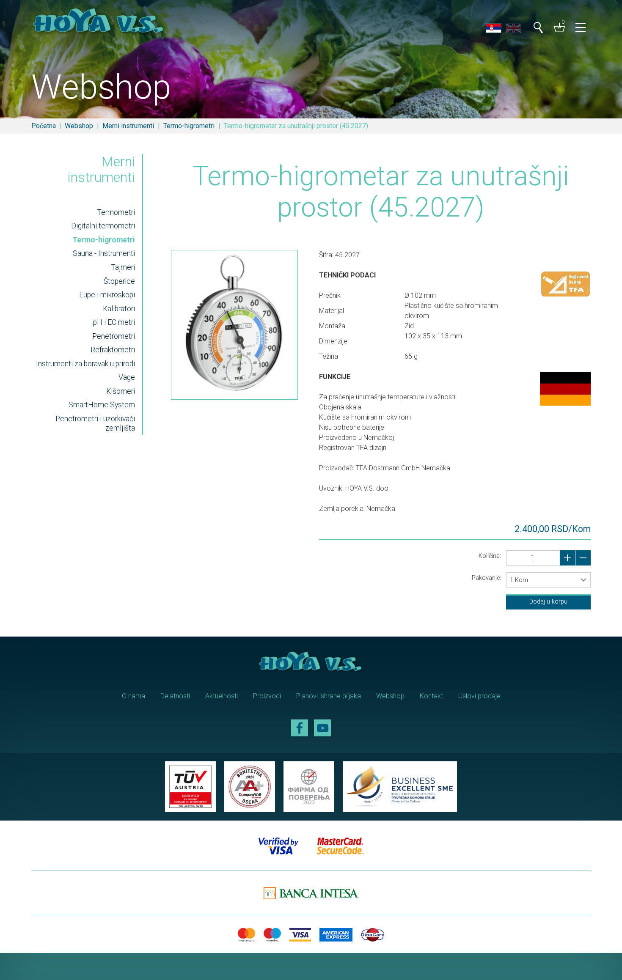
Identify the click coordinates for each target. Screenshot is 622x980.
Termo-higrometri (189, 126)
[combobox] (548, 579)
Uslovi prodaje (479, 696)
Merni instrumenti (128, 126)
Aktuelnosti (221, 696)
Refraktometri (113, 350)
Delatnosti (175, 696)
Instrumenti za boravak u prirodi (85, 364)
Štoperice (119, 281)
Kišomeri (120, 391)
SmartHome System (102, 405)
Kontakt (431, 696)
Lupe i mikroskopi (107, 295)
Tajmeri (123, 267)
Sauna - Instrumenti (104, 253)
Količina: (490, 555)
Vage (126, 377)
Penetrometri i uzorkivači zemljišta (95, 423)
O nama (133, 696)
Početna (43, 126)
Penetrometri (113, 336)
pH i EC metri (114, 322)
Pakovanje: (486, 577)
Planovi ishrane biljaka (328, 696)
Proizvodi (267, 696)
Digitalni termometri (103, 226)
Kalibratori (119, 309)
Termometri (116, 212)
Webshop (79, 126)
